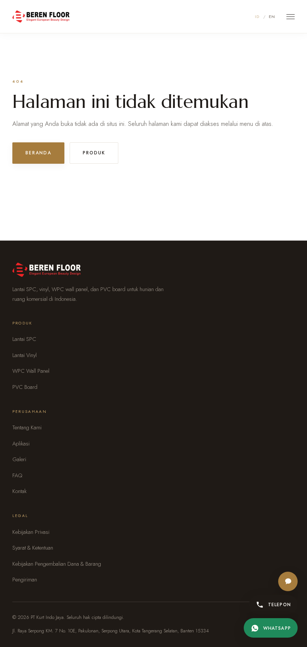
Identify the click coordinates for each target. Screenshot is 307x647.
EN (272, 16)
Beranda (38, 152)
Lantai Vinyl (24, 355)
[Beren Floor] (41, 16)
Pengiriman (24, 579)
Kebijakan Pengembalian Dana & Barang (56, 564)
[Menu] (290, 16)
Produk (94, 152)
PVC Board (24, 387)
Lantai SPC (24, 339)
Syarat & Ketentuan (32, 548)
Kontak (19, 491)
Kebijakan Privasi (30, 532)
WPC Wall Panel (30, 371)
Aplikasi (21, 443)
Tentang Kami (27, 427)
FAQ (17, 475)
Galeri (19, 459)
